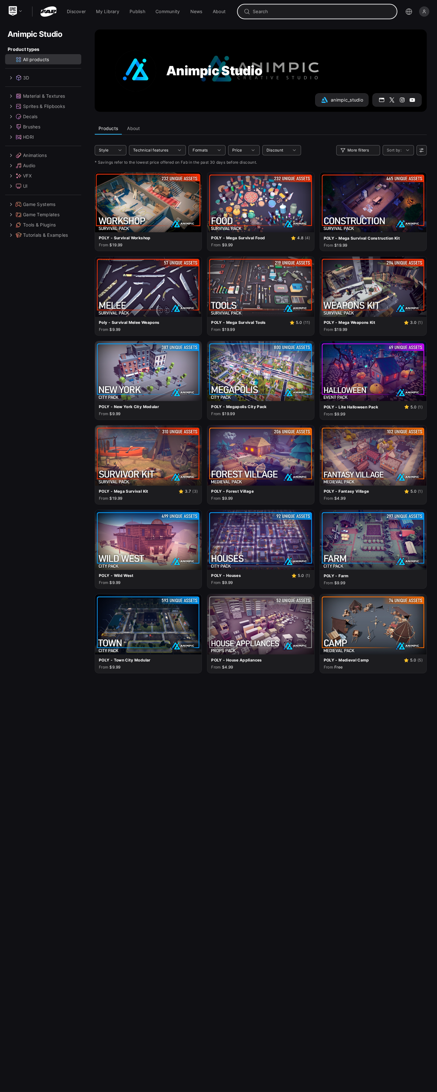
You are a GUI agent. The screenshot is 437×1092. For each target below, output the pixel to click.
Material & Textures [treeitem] (44, 96)
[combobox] (322, 11)
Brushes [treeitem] (31, 126)
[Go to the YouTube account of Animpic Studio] (412, 100)
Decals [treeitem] (30, 116)
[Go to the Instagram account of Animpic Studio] (402, 100)
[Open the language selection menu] (409, 11)
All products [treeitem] (36, 59)
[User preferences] (422, 150)
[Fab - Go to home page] (48, 11)
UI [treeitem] (25, 186)
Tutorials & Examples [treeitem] (45, 235)
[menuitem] (76, 11)
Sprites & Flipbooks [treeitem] (44, 106)
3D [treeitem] (26, 77)
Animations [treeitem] (35, 155)
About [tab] (133, 128)
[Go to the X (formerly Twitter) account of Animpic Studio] (392, 100)
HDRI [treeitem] (28, 137)
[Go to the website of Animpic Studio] (381, 100)
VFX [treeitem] (27, 175)
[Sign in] (424, 11)
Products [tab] (108, 128)
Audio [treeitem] (29, 165)
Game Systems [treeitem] (39, 204)
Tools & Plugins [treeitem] (39, 224)
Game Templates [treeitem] (41, 214)
